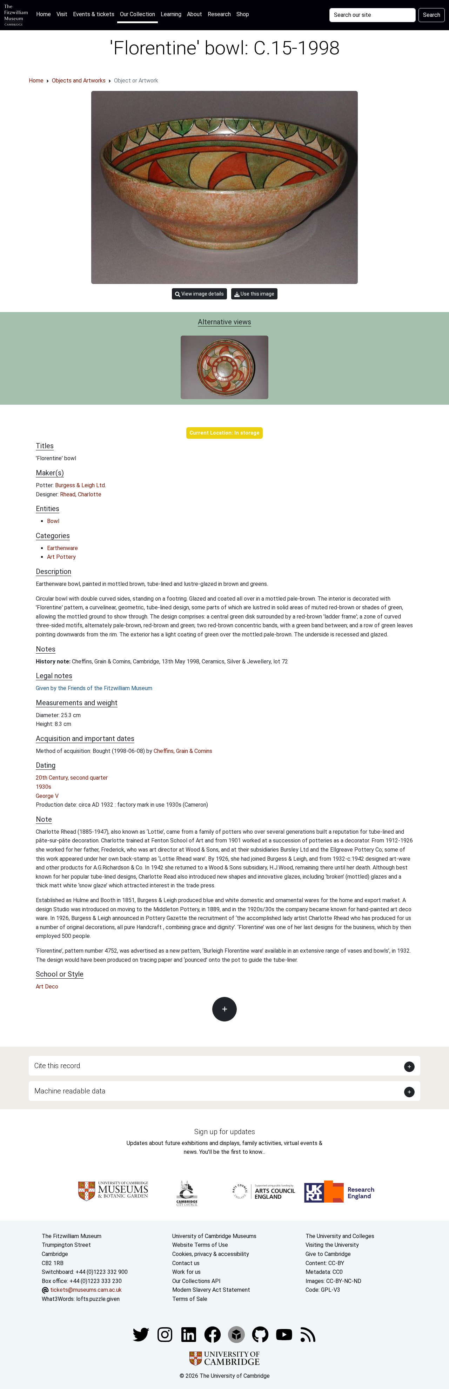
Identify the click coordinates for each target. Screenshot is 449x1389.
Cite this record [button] (57, 1065)
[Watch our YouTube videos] (285, 1334)
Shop (242, 14)
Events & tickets (93, 14)
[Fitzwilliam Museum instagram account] (165, 1334)
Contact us (186, 1263)
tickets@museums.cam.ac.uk (86, 1290)
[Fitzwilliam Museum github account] (261, 1334)
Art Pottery (61, 557)
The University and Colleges (340, 1236)
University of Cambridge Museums (214, 1236)
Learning (171, 14)
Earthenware (62, 548)
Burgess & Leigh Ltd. (80, 485)
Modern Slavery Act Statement (211, 1290)
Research (219, 14)
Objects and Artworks (79, 80)
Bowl (53, 521)
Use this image (257, 294)
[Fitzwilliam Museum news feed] (308, 1334)
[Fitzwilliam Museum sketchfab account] (237, 1334)
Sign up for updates (224, 1131)
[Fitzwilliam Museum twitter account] (142, 1334)
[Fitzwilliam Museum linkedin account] (213, 1334)
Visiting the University (332, 1245)
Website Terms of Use (200, 1245)
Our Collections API (196, 1281)
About (194, 14)
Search (431, 15)
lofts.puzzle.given (98, 1299)
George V (47, 796)
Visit (61, 14)
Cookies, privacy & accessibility (210, 1254)
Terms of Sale (189, 1299)
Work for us (186, 1272)
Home (45, 14)
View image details (202, 294)
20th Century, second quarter (72, 777)
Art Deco (47, 986)
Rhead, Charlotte (80, 494)
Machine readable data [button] (70, 1091)
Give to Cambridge (328, 1254)
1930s (43, 786)
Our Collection (137, 14)
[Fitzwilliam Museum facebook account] (189, 1334)
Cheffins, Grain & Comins (183, 751)
